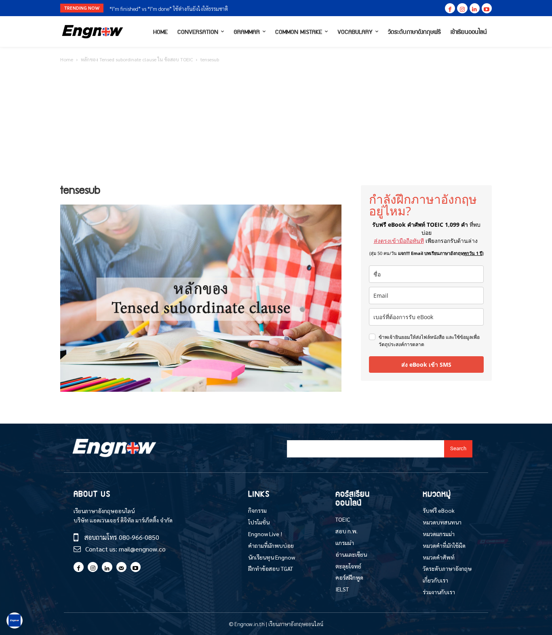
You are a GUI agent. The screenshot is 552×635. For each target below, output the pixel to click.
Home (66, 59)
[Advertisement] (276, 124)
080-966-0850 (139, 537)
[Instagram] (462, 8)
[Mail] (121, 567)
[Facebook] (450, 8)
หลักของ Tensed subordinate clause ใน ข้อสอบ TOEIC (137, 59)
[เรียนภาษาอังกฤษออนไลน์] (92, 32)
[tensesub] (200, 389)
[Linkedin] (475, 8)
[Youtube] (487, 8)
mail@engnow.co (142, 549)
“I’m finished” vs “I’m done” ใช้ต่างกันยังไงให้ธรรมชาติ (169, 8)
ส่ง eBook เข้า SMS (426, 364)
